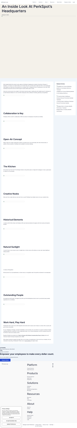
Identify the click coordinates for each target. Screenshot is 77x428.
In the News (29, 400)
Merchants (29, 390)
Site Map (51, 424)
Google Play (29, 379)
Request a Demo (5, 360)
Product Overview (30, 368)
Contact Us (29, 418)
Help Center (29, 416)
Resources (29, 397)
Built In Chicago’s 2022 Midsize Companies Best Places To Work (31, 335)
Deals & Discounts (30, 369)
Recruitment (12, 349)
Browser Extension (30, 376)
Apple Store (29, 378)
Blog (1, 349)
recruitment (6, 351)
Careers (28, 408)
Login (28, 419)
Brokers (28, 387)
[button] (36, 2)
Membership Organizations (32, 389)
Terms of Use (45, 424)
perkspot (2, 351)
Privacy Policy (38, 424)
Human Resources (5, 349)
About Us (29, 407)
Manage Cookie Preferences (28, 424)
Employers (29, 386)
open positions (28, 340)
